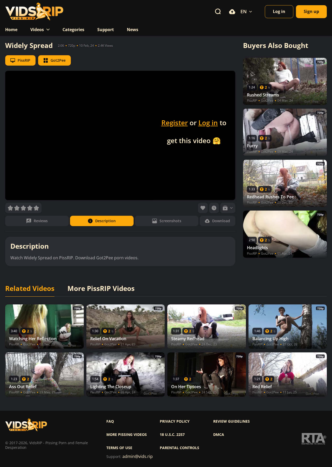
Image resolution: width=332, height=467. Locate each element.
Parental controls (179, 447)
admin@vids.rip (137, 456)
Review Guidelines (231, 421)
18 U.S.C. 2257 (172, 434)
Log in (208, 122)
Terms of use (119, 447)
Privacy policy (175, 421)
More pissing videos (126, 434)
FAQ (110, 421)
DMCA (218, 434)
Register (174, 122)
